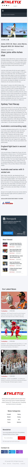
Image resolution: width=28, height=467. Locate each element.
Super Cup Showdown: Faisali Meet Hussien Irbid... (16, 262)
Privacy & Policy (16, 463)
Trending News (4, 311)
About (4, 463)
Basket (9, 417)
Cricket (9, 419)
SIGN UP (21, 438)
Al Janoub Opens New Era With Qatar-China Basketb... (16, 244)
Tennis (8, 422)
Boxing (19, 417)
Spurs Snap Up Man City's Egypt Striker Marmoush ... (16, 250)
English (15, 6)
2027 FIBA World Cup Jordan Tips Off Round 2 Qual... (16, 256)
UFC (19, 419)
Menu (3, 11)
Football (9, 414)
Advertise (9, 463)
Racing (19, 414)
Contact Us (22, 463)
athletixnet (3, 50)
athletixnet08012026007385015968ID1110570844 (12, 198)
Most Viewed (12, 246)
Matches (19, 422)
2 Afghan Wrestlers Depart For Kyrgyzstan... (16, 269)
